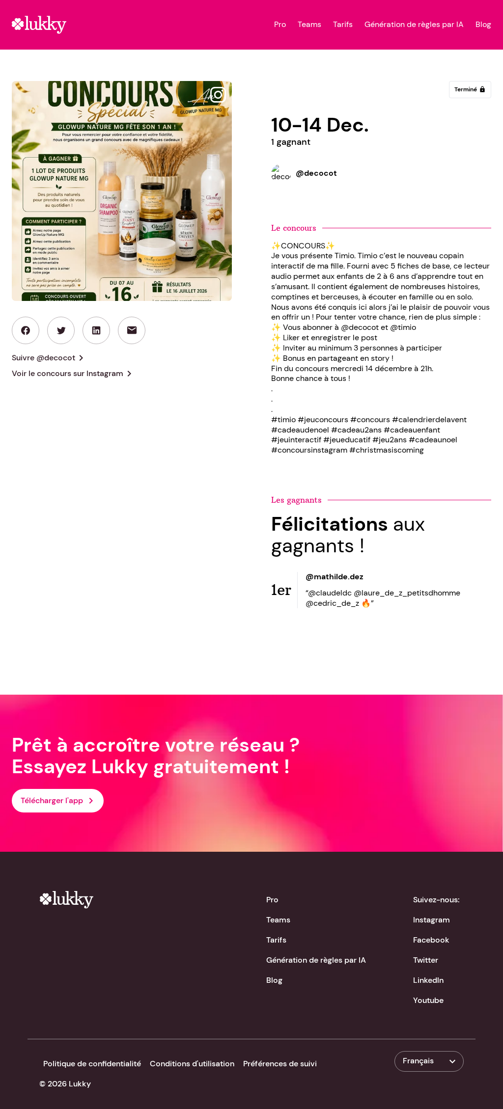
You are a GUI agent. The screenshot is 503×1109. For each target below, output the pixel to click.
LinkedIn (428, 980)
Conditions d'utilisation (192, 1063)
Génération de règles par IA (414, 24)
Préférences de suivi (280, 1063)
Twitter (425, 960)
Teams (309, 24)
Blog (483, 24)
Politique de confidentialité (92, 1063)
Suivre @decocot (49, 358)
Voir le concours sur (73, 373)
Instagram (431, 920)
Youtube (428, 1000)
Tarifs (343, 24)
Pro (280, 24)
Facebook (431, 940)
